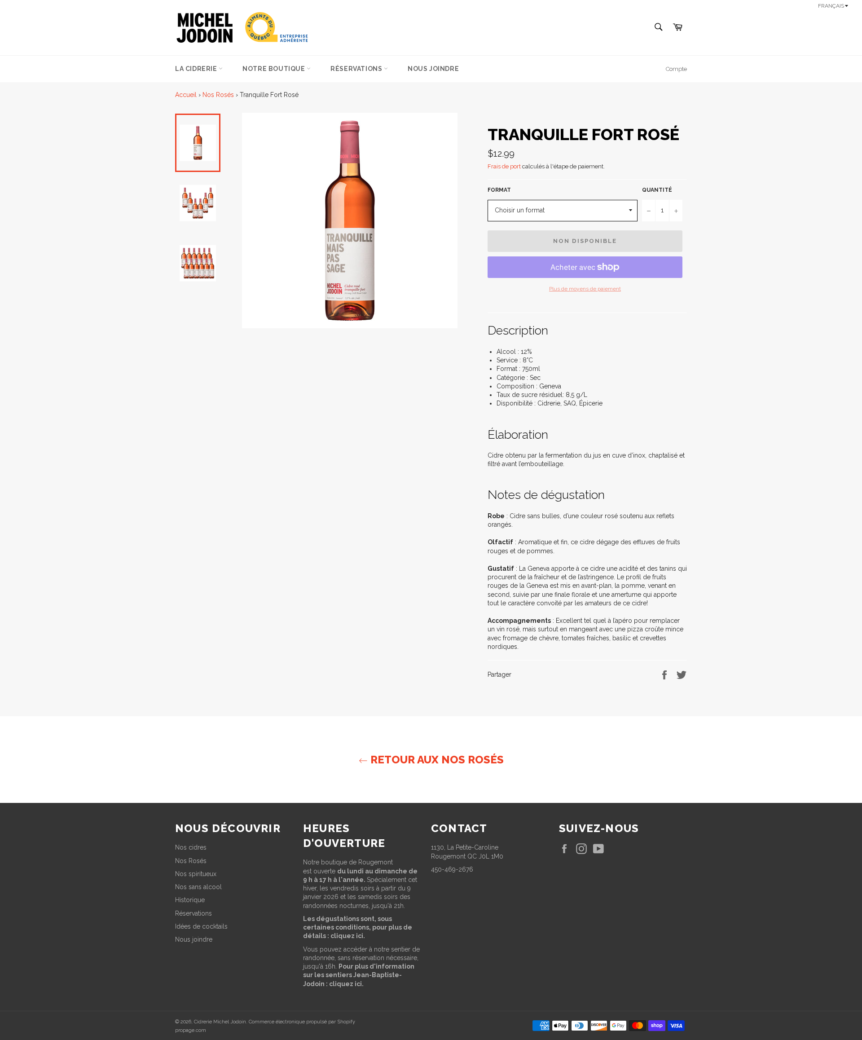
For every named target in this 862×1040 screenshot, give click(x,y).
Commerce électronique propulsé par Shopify (302, 1021)
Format (499, 190)
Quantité (657, 190)
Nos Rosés (218, 94)
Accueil (186, 94)
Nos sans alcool (198, 886)
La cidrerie (197, 68)
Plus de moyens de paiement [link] (585, 289)
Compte (676, 69)
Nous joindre (433, 68)
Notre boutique (274, 68)
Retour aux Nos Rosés (436, 759)
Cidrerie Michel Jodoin (220, 1021)
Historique (190, 899)
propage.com (190, 1030)
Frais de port (504, 166)
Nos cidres (191, 847)
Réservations (357, 68)
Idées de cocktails (201, 926)
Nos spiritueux (195, 873)
